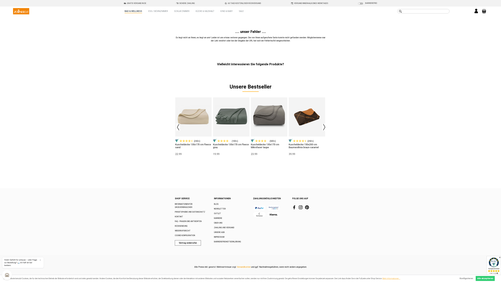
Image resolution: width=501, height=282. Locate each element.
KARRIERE (218, 218)
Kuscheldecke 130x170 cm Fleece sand (193, 146)
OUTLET (217, 213)
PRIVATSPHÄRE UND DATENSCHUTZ (190, 212)
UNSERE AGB (219, 232)
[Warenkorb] (484, 11)
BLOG (216, 204)
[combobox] (426, 11)
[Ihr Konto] (476, 11)
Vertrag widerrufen (188, 243)
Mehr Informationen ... (391, 278)
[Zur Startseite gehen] (21, 11)
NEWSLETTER (220, 209)
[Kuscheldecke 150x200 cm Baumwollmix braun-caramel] (307, 117)
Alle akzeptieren (485, 278)
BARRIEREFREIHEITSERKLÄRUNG (227, 242)
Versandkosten (244, 267)
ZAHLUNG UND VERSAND (224, 228)
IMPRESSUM (219, 237)
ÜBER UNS (218, 223)
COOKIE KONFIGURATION (185, 235)
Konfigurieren (466, 278)
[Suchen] (400, 11)
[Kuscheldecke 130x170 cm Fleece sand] (193, 117)
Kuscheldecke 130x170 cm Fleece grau (231, 146)
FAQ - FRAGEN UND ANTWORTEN (188, 221)
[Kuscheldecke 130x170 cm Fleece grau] (231, 117)
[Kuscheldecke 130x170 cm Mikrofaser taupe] (269, 117)
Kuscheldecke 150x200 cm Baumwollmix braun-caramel (304, 146)
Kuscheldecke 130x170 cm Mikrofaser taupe (265, 146)
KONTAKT (179, 217)
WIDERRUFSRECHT (182, 231)
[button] (177, 126)
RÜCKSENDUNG (181, 226)
